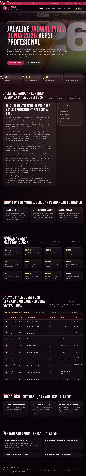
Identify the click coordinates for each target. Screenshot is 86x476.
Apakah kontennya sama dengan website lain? (63, 440)
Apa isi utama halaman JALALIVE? (17, 440)
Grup (53, 8)
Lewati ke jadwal (4, 1)
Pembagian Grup (70, 108)
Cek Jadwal (78, 8)
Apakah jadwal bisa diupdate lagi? (59, 454)
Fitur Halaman (70, 111)
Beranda (41, 8)
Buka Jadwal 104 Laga (15, 62)
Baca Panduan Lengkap (34, 62)
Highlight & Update (70, 118)
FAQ (64, 8)
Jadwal (59, 8)
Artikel (48, 8)
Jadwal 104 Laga (70, 115)
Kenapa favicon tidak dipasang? (17, 454)
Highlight (70, 8)
